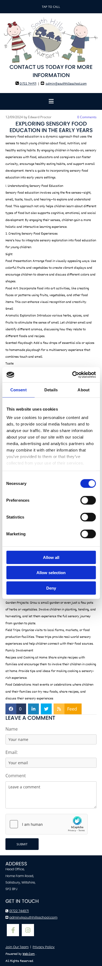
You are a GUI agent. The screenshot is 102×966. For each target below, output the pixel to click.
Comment (15, 775)
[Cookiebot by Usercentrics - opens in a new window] (73, 374)
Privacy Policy (44, 947)
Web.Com (29, 954)
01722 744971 (28, 84)
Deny (51, 588)
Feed (72, 709)
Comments (87, 117)
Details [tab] (51, 389)
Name (11, 729)
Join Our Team (17, 947)
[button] (51, 6)
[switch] (88, 500)
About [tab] (83, 389)
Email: (11, 752)
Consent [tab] (18, 389)
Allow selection (51, 572)
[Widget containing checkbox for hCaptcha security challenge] (46, 824)
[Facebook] (13, 930)
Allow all (51, 557)
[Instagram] (28, 930)
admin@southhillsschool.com (66, 84)
